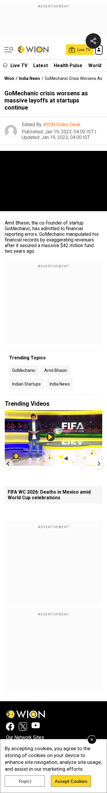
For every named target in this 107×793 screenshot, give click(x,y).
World (94, 65)
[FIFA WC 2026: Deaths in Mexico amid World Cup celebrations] (53, 463)
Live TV (18, 65)
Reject (25, 781)
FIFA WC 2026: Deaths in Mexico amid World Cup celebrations (49, 494)
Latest (40, 65)
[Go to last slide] (8, 464)
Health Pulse (68, 65)
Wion (9, 78)
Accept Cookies (71, 781)
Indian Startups (26, 384)
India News (29, 78)
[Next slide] (99, 464)
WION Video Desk (62, 124)
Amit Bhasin (55, 370)
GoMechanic (23, 370)
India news (60, 384)
